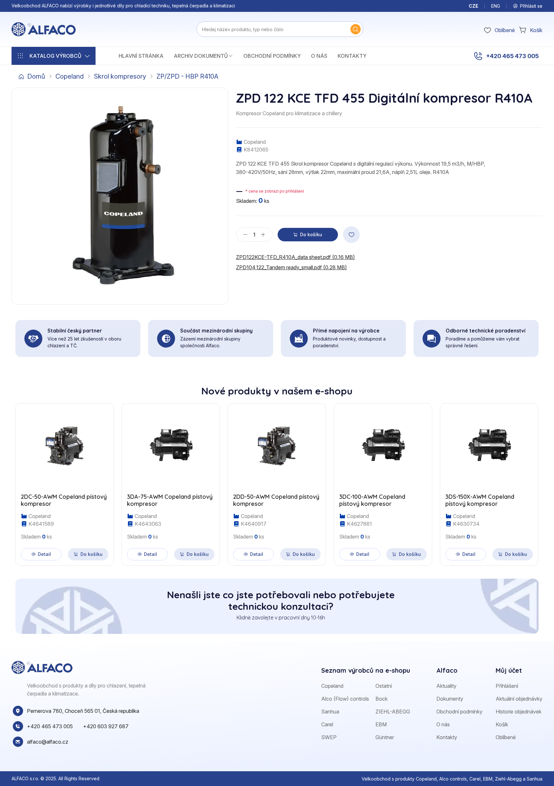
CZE (473, 6)
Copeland (69, 76)
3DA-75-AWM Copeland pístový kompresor (170, 500)
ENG (495, 6)
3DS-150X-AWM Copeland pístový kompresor (479, 500)
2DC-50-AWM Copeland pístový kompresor (64, 500)
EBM (381, 724)
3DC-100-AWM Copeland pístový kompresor (372, 500)
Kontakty (352, 56)
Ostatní (383, 686)
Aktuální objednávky (519, 698)
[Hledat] (355, 29)
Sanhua (330, 711)
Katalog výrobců (55, 56)
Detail (44, 554)
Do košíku (311, 234)
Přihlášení (507, 686)
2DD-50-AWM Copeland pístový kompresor (276, 500)
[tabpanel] (277, 480)
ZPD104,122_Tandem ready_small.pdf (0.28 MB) (291, 267)
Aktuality (446, 686)
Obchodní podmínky (272, 56)
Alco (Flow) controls (345, 698)
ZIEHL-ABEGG (392, 711)
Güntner (384, 737)
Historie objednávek (518, 711)
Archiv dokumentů (201, 56)
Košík (502, 724)
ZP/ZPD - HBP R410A (187, 76)
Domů (36, 76)
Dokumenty (449, 698)
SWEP (329, 737)
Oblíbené (506, 737)
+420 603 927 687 (106, 726)
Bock (381, 698)
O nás (319, 56)
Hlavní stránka (141, 56)
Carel (327, 724)
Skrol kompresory (120, 76)
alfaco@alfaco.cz (47, 741)
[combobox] (280, 29)
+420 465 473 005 (512, 56)
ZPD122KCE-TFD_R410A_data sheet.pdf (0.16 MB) (295, 257)
